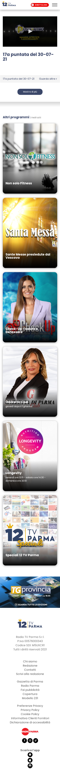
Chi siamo (30, 661)
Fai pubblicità (30, 690)
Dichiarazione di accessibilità (30, 722)
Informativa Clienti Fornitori (30, 718)
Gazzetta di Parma (30, 681)
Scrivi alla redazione (30, 674)
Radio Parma (30, 686)
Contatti (30, 670)
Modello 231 (30, 698)
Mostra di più (30, 91)
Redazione (30, 666)
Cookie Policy (30, 714)
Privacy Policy (30, 710)
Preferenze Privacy (30, 706)
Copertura (30, 694)
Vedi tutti (36, 117)
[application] (30, 31)
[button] (30, 31)
